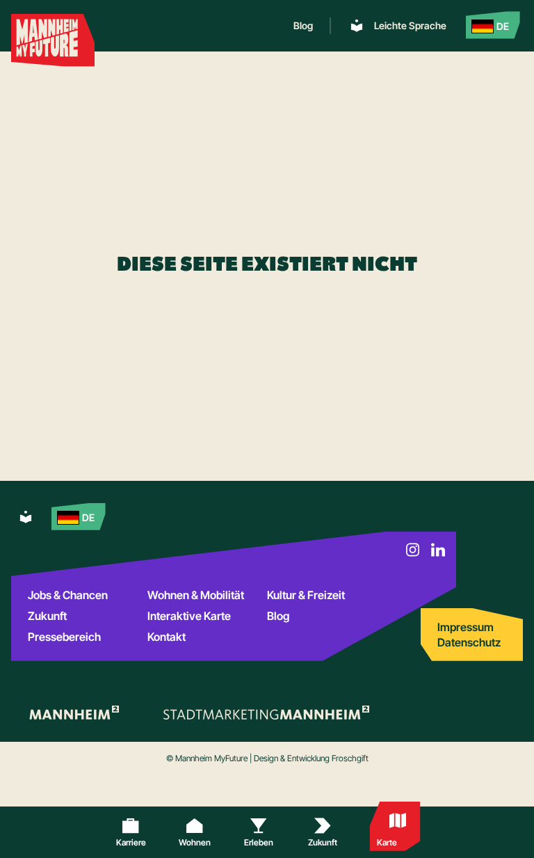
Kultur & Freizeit (306, 595)
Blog (303, 25)
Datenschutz (469, 642)
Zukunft (47, 616)
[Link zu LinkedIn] (438, 550)
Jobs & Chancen (68, 595)
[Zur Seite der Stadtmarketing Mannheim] (266, 713)
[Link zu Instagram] (413, 550)
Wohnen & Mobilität (195, 595)
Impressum (465, 627)
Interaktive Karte (189, 616)
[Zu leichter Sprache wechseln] (25, 517)
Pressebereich (64, 637)
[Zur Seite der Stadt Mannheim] (73, 713)
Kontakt (166, 637)
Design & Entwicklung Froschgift (311, 758)
